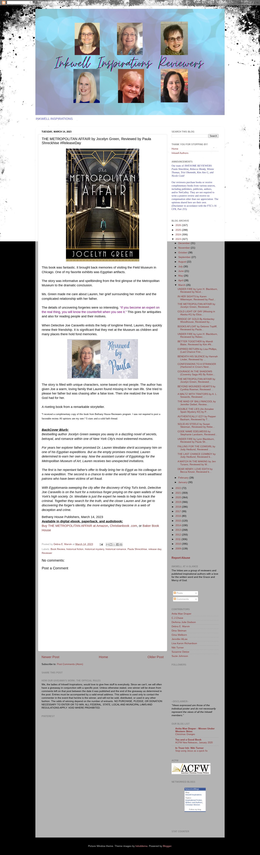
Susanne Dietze (180, 652)
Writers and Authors (193, 802)
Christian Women (192, 805)
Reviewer (47, 553)
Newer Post (50, 657)
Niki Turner (178, 647)
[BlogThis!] (111, 544)
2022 (178, 488)
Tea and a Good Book (188, 739)
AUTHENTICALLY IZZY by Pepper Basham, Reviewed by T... (197, 418)
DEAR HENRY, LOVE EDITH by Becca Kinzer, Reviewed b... (195, 470)
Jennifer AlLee (179, 639)
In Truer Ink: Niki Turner (189, 748)
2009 (178, 548)
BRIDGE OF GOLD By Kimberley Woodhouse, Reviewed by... (196, 320)
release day (154, 549)
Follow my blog (195, 809)
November (184, 247)
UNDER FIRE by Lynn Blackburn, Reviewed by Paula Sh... (196, 440)
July (180, 266)
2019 (178, 502)
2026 (178, 225)
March (182, 285)
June (181, 271)
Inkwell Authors (180, 153)
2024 (178, 234)
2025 (178, 230)
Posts (179, 593)
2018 (178, 506)
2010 (178, 544)
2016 (178, 516)
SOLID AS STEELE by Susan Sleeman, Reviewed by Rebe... (196, 425)
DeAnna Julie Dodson (184, 622)
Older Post (156, 657)
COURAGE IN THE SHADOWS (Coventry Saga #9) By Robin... (196, 373)
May (181, 275)
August (182, 261)
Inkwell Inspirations (193, 795)
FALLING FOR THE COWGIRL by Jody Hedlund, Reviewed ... (196, 448)
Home (103, 657)
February (183, 477)
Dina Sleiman (179, 630)
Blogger (167, 846)
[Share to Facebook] (117, 544)
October (183, 252)
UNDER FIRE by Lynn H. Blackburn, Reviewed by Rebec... (198, 335)
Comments (182, 599)
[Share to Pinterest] (121, 544)
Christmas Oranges (185, 734)
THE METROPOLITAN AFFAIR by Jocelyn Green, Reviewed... (196, 305)
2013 (178, 530)
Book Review (58, 549)
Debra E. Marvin (181, 626)
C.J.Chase (177, 618)
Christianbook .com (123, 526)
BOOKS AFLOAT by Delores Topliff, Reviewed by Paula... (197, 328)
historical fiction (74, 549)
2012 (178, 534)
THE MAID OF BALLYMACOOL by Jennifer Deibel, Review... (197, 403)
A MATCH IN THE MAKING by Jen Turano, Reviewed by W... (197, 463)
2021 (178, 493)
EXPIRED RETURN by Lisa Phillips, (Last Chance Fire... (197, 350)
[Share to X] (114, 544)
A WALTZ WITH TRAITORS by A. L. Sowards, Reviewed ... (197, 395)
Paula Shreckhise (137, 549)
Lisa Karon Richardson (184, 643)
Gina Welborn (179, 635)
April (181, 280)
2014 (178, 525)
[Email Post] (101, 544)
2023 (178, 239)
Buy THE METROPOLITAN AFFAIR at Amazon (75, 526)
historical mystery (94, 549)
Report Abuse (181, 557)
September (184, 257)
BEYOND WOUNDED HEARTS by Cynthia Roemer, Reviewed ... (196, 388)
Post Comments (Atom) (70, 664)
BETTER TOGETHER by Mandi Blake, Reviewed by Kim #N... (195, 343)
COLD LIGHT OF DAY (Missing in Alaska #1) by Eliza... (196, 313)
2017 (178, 511)
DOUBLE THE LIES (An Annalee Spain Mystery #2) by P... (196, 410)
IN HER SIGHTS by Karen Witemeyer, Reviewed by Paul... (197, 298)
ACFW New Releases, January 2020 (194, 742)
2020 (178, 497)
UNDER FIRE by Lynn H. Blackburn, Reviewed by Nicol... (198, 290)
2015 (178, 520)
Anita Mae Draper (181, 613)
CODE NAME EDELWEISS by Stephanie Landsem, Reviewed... (197, 433)
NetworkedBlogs (192, 789)
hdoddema (141, 846)
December (184, 243)
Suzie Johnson (180, 656)
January (183, 482)
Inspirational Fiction (193, 800)
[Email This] (107, 544)
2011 (178, 539)
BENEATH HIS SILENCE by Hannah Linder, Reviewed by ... (198, 358)
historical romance (116, 549)
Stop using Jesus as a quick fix (191, 750)
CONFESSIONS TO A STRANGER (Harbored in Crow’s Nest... (197, 365)
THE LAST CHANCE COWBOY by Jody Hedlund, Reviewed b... (197, 455)
